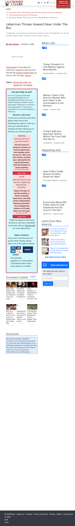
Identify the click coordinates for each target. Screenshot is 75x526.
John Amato (13, 44)
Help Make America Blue (55, 257)
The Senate (27, 85)
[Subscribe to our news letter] (51, 2)
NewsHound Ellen (48, 73)
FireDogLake (11, 67)
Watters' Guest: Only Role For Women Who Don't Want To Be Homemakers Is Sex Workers (54, 100)
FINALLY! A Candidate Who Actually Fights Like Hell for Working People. (59, 250)
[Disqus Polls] (22, 378)
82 (43, 78)
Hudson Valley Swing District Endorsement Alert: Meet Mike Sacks (58, 242)
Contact (29, 514)
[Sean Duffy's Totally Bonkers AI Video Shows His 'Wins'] (55, 161)
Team (13, 514)
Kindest (16, 254)
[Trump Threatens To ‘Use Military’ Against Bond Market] (55, 54)
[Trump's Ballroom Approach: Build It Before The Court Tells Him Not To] (55, 121)
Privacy (52, 514)
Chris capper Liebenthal (50, 180)
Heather (45, 109)
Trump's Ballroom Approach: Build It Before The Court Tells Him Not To (54, 135)
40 (43, 186)
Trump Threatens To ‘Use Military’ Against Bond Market (53, 67)
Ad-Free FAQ (30, 225)
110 (44, 48)
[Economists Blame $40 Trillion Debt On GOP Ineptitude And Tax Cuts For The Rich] (55, 192)
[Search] (54, 2)
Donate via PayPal (28, 249)
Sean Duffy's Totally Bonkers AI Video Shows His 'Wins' (53, 174)
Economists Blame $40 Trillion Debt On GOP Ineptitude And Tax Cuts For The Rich (54, 206)
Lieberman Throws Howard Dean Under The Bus (37, 26)
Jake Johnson (47, 214)
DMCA (59, 514)
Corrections (68, 514)
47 (43, 115)
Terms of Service (20, 350)
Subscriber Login (63, 6)
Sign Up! (48, 284)
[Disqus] (22, 427)
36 (43, 155)
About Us (21, 514)
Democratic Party (20, 82)
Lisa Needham (47, 143)
